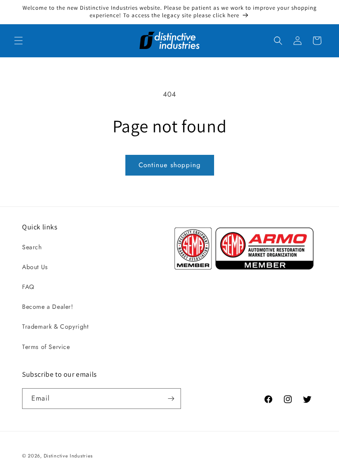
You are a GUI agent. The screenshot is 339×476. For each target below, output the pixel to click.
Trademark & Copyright (55, 326)
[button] (18, 40)
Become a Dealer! (47, 306)
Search (32, 247)
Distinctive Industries (68, 455)
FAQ (28, 286)
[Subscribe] (171, 398)
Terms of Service (46, 346)
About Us (35, 266)
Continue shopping (170, 165)
